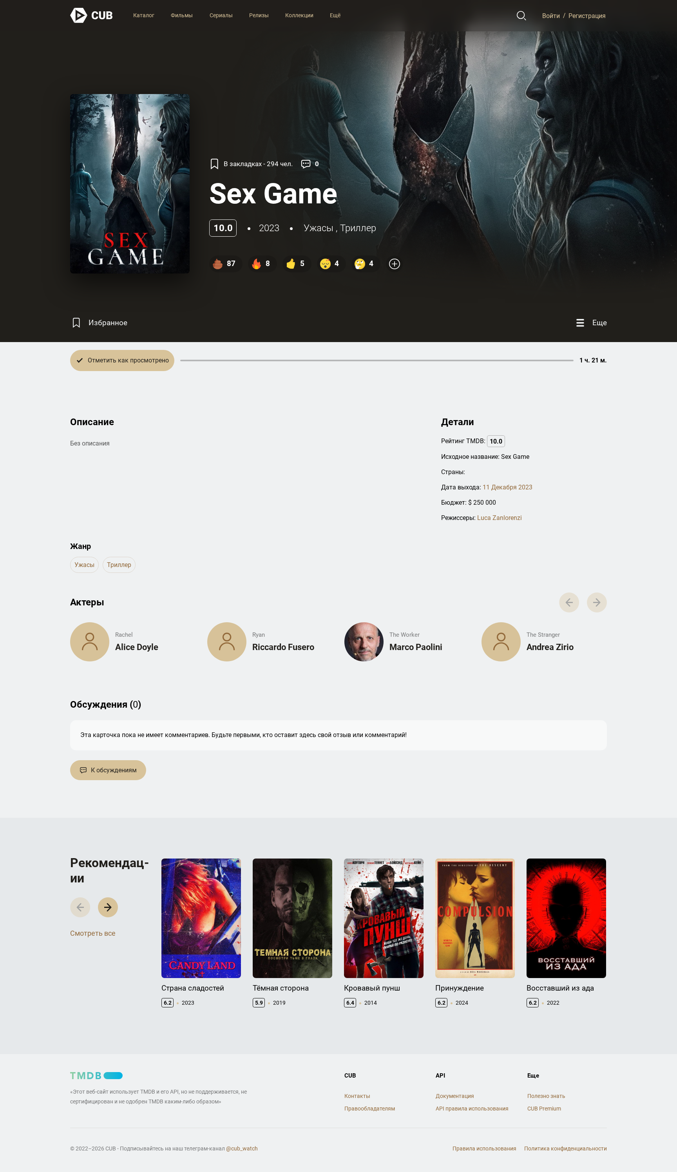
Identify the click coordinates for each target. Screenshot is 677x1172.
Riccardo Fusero (283, 647)
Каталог (143, 15)
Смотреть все (93, 933)
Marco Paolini (415, 647)
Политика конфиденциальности (565, 1148)
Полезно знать (546, 1096)
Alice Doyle (136, 647)
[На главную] (91, 15)
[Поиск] (521, 15)
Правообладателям (369, 1108)
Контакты (357, 1096)
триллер (358, 228)
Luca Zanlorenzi (499, 518)
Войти (551, 15)
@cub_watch (242, 1148)
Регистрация (587, 15)
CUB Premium (544, 1108)
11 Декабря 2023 (507, 487)
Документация (455, 1096)
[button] (108, 907)
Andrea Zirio (550, 647)
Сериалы (221, 15)
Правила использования (484, 1148)
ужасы (318, 228)
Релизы (259, 15)
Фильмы (182, 15)
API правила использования (472, 1108)
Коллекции (299, 15)
